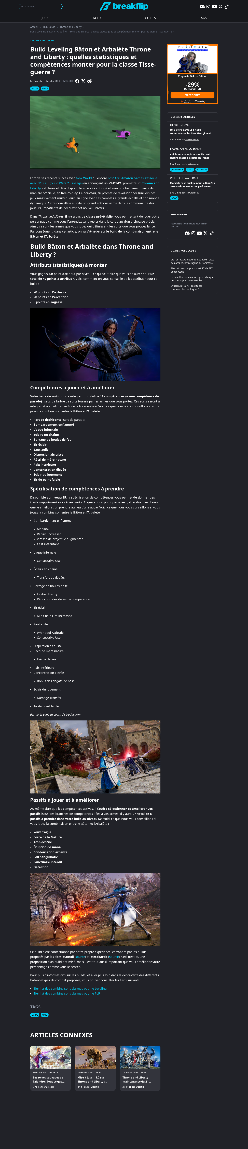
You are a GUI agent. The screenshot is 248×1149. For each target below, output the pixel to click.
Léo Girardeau (192, 139)
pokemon (202, 169)
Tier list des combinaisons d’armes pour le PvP (67, 993)
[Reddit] (89, 81)
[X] (220, 6)
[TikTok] (226, 6)
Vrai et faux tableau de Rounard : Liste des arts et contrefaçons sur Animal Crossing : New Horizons (192, 261)
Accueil (34, 26)
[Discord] (202, 6)
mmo (45, 88)
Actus (97, 18)
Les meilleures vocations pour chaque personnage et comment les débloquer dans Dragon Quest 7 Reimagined (192, 278)
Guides (150, 18)
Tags (203, 18)
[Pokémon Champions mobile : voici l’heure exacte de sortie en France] (192, 160)
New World (84, 178)
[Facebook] (77, 81)
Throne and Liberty (70, 26)
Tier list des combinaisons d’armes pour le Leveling (70, 988)
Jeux (45, 18)
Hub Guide (49, 26)
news (190, 169)
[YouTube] (214, 6)
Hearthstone (179, 125)
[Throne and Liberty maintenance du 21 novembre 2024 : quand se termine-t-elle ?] (140, 1068)
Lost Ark (114, 178)
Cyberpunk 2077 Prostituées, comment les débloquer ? (187, 287)
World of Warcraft (184, 178)
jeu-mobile (177, 169)
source (80, 957)
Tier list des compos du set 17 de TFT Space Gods (192, 270)
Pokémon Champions (185, 149)
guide (35, 88)
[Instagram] (208, 6)
